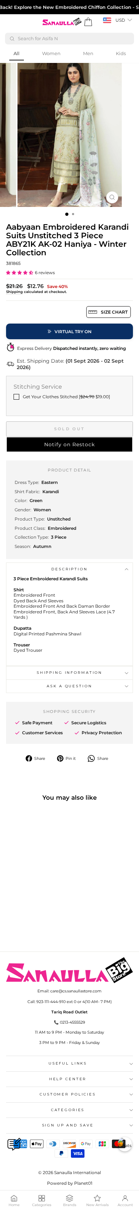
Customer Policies (68, 1094)
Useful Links (67, 1063)
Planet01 (83, 1183)
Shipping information (69, 673)
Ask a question (69, 686)
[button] (19, 272)
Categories (68, 1110)
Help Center (68, 1079)
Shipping (14, 291)
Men (88, 53)
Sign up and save (68, 1125)
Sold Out (69, 428)
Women (51, 53)
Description (69, 569)
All (17, 53)
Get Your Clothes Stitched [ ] (66, 396)
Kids (121, 53)
